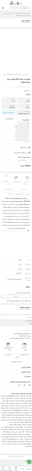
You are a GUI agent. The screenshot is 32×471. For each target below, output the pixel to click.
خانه (29, 13)
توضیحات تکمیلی (19, 194)
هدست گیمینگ (12, 429)
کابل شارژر (21, 431)
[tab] (27, 194)
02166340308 (17, 333)
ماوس (12, 13)
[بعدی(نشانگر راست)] (29, 323)
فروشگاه (25, 13)
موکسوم (13, 439)
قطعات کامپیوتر (18, 13)
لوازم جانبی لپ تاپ (14, 422)
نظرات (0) (10, 194)
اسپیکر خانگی (6, 431)
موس (22, 429)
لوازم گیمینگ (7, 427)
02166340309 (25, 333)
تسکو (21, 439)
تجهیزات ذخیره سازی (17, 427)
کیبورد (18, 429)
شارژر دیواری (14, 431)
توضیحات (27, 194)
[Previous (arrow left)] (31, 463)
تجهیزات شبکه (17, 424)
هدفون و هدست (28, 427)
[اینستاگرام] (24, 385)
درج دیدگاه (16, 296)
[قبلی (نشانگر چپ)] (31, 323)
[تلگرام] (29, 385)
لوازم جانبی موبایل (27, 424)
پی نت (17, 439)
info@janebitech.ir (23, 336)
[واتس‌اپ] (18, 385)
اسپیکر (11, 424)
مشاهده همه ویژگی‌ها (8, 112)
